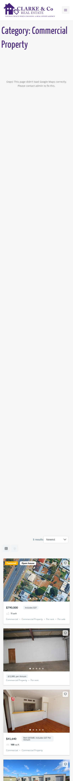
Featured (11, 563)
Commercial (12, 619)
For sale (61, 619)
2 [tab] (33, 598)
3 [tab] (36, 598)
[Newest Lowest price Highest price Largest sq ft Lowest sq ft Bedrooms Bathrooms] (55, 539)
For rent (50, 619)
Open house (28, 563)
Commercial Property (32, 619)
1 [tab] (30, 598)
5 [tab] (43, 598)
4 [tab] (39, 598)
